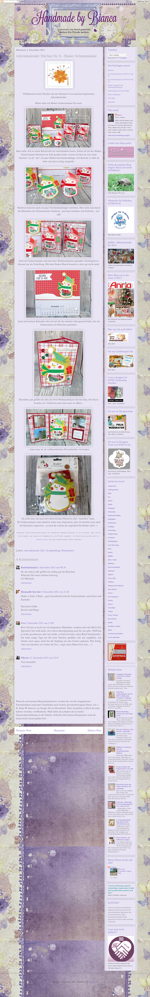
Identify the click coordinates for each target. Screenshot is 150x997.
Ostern (110, 593)
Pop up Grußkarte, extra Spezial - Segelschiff (124, 730)
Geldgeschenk (112, 534)
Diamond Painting (114, 515)
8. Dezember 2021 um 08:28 (51, 567)
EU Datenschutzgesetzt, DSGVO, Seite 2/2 (120, 80)
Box (109, 497)
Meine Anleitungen (114, 94)
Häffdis (110, 556)
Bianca (119, 115)
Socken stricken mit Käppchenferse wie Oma (124, 768)
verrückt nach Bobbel (115, 633)
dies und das (112, 619)
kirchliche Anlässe (114, 626)
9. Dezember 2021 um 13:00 (40, 623)
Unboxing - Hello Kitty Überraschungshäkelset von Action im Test (124, 804)
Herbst (110, 552)
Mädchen (111, 571)
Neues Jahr (112, 578)
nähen (110, 630)
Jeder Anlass (112, 559)
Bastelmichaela (29, 567)
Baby (109, 493)
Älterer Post (94, 730)
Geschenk (111, 537)
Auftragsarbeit (113, 489)
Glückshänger (113, 541)
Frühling (111, 526)
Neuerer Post (23, 730)
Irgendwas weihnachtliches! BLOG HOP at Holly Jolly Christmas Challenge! (124, 695)
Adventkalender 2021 (34, 550)
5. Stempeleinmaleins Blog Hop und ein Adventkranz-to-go (123, 822)
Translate (123, 58)
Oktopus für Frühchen (116, 585)
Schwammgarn (113, 596)
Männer (110, 574)
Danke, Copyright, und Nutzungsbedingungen (115, 86)
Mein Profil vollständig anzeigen (119, 135)
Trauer (110, 604)
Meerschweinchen (114, 567)
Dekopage (111, 508)
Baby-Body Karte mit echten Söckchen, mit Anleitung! (123, 786)
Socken (110, 600)
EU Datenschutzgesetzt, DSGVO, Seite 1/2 (120, 75)
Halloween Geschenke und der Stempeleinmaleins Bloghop (123, 750)
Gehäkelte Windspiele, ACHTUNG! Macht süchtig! (124, 676)
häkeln (110, 622)
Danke (110, 504)
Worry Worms (113, 615)
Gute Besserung (113, 545)
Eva (23, 623)
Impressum (111, 102)
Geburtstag (112, 530)
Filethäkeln (112, 519)
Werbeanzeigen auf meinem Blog (118, 91)
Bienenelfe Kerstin (30, 591)
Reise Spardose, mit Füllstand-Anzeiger (123, 838)
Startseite (59, 730)
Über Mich (111, 98)
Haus (109, 548)
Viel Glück (111, 608)
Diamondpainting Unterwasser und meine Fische (124, 713)
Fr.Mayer (113, 867)
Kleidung (111, 563)
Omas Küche (112, 589)
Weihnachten (67, 550)
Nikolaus (111, 582)
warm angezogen (114, 637)
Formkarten (112, 523)
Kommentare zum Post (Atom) (65, 741)
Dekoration (112, 512)
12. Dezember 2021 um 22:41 (44, 657)
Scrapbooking (53, 550)
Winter (110, 611)
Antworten (26, 582)
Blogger (93, 981)
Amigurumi (112, 486)
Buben (110, 500)
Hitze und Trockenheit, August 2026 (124, 871)
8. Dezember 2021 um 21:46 (55, 591)
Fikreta (25, 657)
